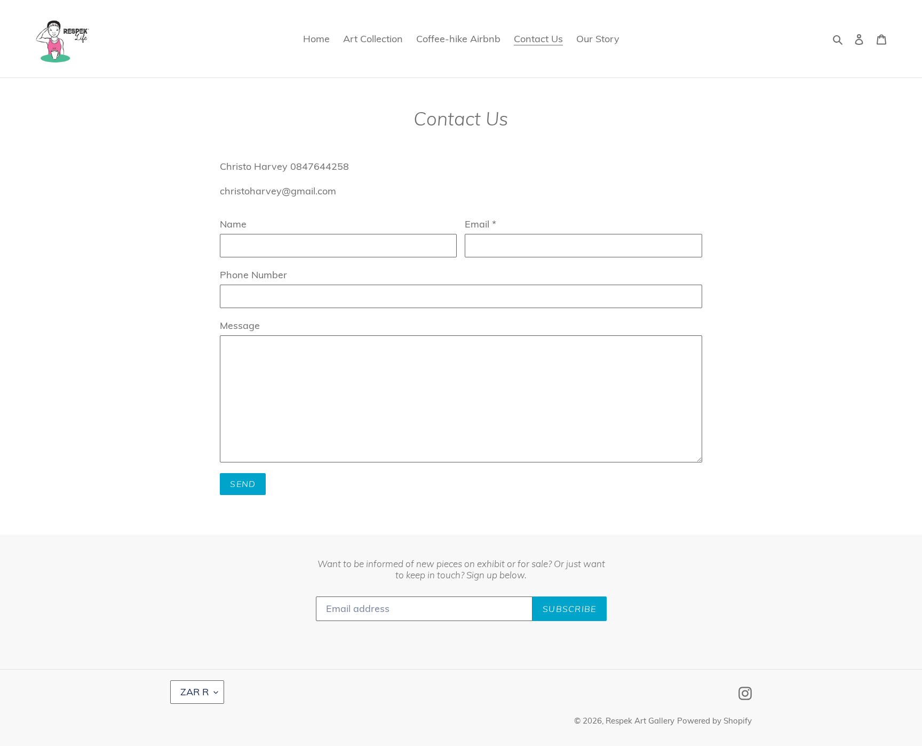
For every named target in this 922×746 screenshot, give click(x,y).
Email (480, 224)
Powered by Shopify (714, 721)
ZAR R (194, 692)
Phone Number (253, 275)
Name (233, 224)
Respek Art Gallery (640, 721)
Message (240, 325)
